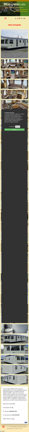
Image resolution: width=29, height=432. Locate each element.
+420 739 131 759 (23, 9)
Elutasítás (18, 126)
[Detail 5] (14, 104)
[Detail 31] (14, 369)
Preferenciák (12, 126)
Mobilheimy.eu (14, 4)
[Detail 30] (14, 359)
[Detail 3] (14, 84)
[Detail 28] (14, 339)
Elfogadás (14, 129)
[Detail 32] (14, 379)
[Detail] (14, 43)
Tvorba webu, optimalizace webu (18, 426)
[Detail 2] (14, 74)
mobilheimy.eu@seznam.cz (21, 11)
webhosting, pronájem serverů (14, 428)
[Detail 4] (14, 94)
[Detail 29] (14, 349)
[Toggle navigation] (5, 18)
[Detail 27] (14, 328)
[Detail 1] (14, 63)
